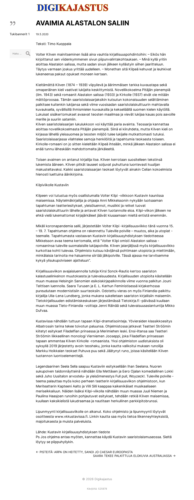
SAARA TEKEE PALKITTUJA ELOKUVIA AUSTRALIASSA (134, 456)
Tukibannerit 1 (20, 34)
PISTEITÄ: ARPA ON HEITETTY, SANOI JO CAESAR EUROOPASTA (84, 452)
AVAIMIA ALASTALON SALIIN (82, 23)
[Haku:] (20, 53)
